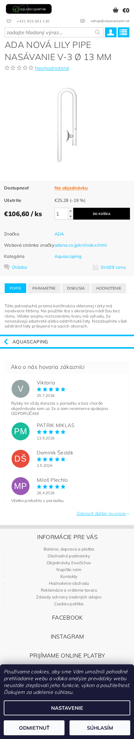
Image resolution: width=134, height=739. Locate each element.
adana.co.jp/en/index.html (81, 245)
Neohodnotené (52, 68)
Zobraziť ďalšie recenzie (101, 513)
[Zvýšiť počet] (70, 211)
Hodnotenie (108, 288)
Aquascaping (68, 256)
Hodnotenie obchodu (69, 583)
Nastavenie (67, 708)
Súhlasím (100, 728)
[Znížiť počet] (70, 216)
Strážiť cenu (113, 267)
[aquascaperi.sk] (30, 8)
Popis (15, 288)
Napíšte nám (68, 569)
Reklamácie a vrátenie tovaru (69, 590)
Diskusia (76, 288)
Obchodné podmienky (69, 555)
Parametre (44, 288)
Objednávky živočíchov (69, 562)
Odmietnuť (34, 728)
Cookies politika (69, 603)
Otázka (19, 267)
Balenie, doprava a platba (69, 548)
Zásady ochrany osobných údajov (69, 596)
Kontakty (69, 576)
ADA (59, 234)
